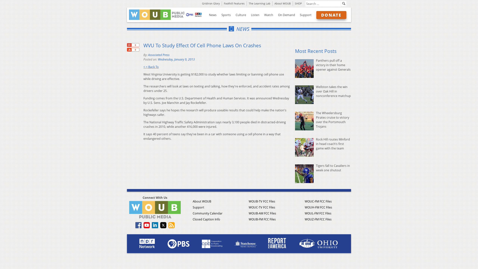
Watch (268, 15)
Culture (241, 15)
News (213, 15)
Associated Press (159, 55)
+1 (129, 45)
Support (305, 15)
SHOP (298, 3)
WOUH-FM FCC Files (318, 207)
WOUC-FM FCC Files (318, 201)
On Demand (286, 15)
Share (129, 50)
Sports (226, 15)
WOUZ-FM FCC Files (318, 219)
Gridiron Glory (211, 3)
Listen (255, 15)
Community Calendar (208, 213)
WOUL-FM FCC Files (318, 213)
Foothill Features (234, 3)
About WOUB (282, 3)
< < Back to (151, 67)
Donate (331, 15)
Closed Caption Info (206, 219)
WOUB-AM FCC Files (262, 213)
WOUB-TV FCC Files (262, 201)
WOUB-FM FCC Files (262, 219)
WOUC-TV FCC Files (262, 207)
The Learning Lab (259, 3)
